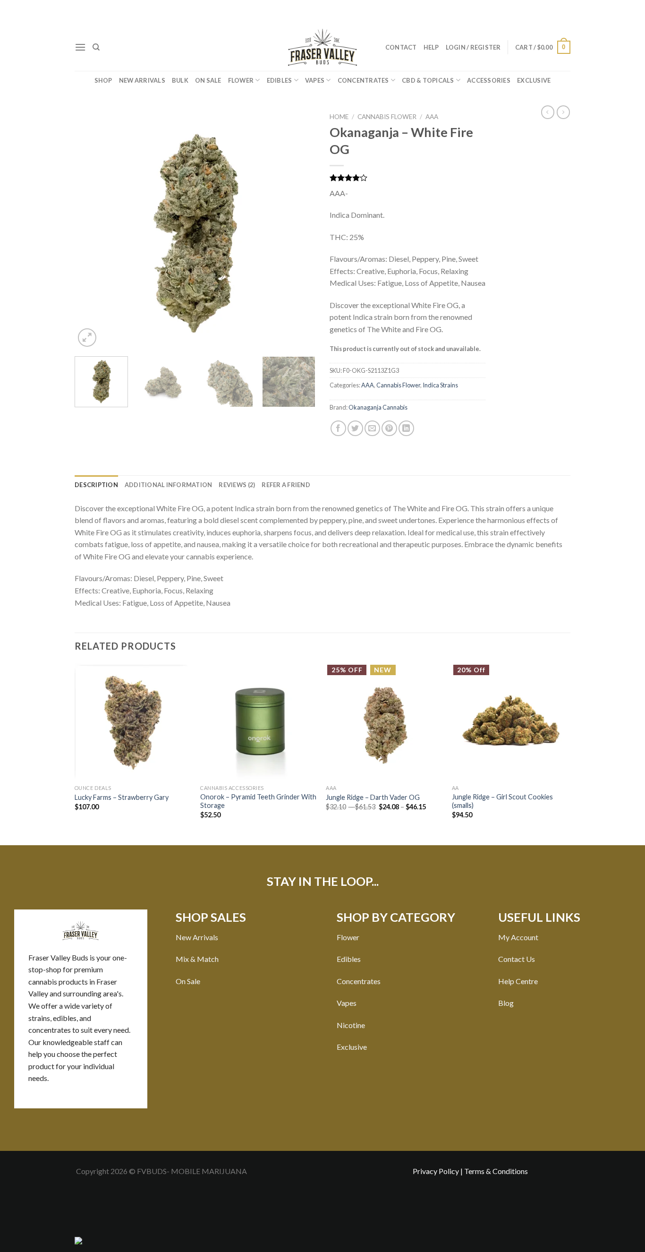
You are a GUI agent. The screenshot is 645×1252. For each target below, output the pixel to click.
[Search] (96, 47)
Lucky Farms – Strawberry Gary (122, 797)
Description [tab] (96, 485)
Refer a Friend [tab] (286, 485)
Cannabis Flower (386, 116)
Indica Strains (440, 385)
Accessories (488, 80)
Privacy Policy (436, 1170)
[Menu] (80, 47)
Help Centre (518, 981)
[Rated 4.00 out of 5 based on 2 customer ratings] (407, 177)
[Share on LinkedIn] (406, 428)
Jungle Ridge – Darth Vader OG (373, 797)
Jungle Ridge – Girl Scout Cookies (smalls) (502, 801)
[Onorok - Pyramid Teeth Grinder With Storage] (258, 721)
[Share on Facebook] (338, 428)
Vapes (314, 80)
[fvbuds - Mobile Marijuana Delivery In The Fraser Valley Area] (322, 47)
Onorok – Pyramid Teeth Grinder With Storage (258, 801)
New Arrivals (142, 80)
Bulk (180, 80)
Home (339, 116)
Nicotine (351, 1024)
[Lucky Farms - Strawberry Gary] (133, 721)
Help (431, 47)
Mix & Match (197, 958)
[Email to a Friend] (372, 428)
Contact (401, 47)
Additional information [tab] (168, 485)
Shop (103, 80)
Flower (241, 80)
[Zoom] (87, 337)
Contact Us (516, 958)
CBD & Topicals (428, 80)
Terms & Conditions (496, 1170)
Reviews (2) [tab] (237, 485)
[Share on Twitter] (355, 428)
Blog (506, 1002)
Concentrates (363, 80)
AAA (431, 116)
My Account (518, 937)
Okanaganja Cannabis (377, 407)
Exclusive (534, 80)
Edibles (279, 80)
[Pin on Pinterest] (389, 428)
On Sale (208, 80)
